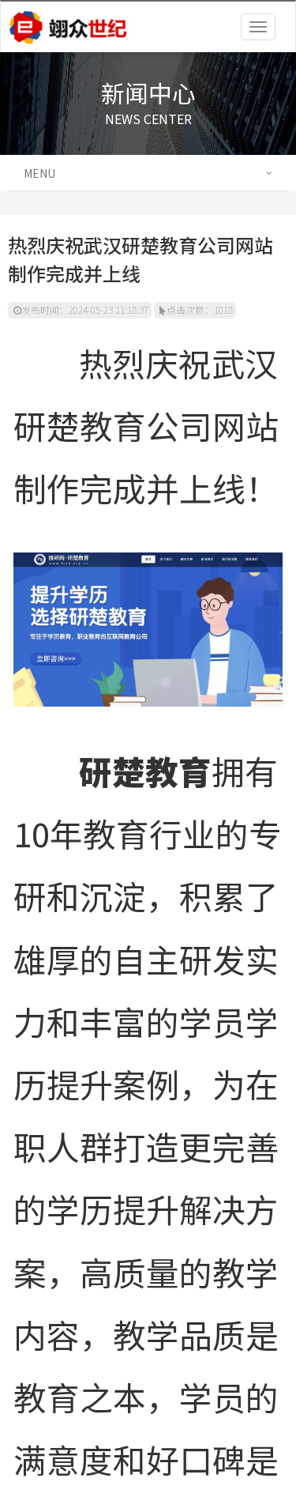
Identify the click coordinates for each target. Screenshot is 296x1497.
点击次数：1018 (200, 309)
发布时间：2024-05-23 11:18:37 (84, 309)
